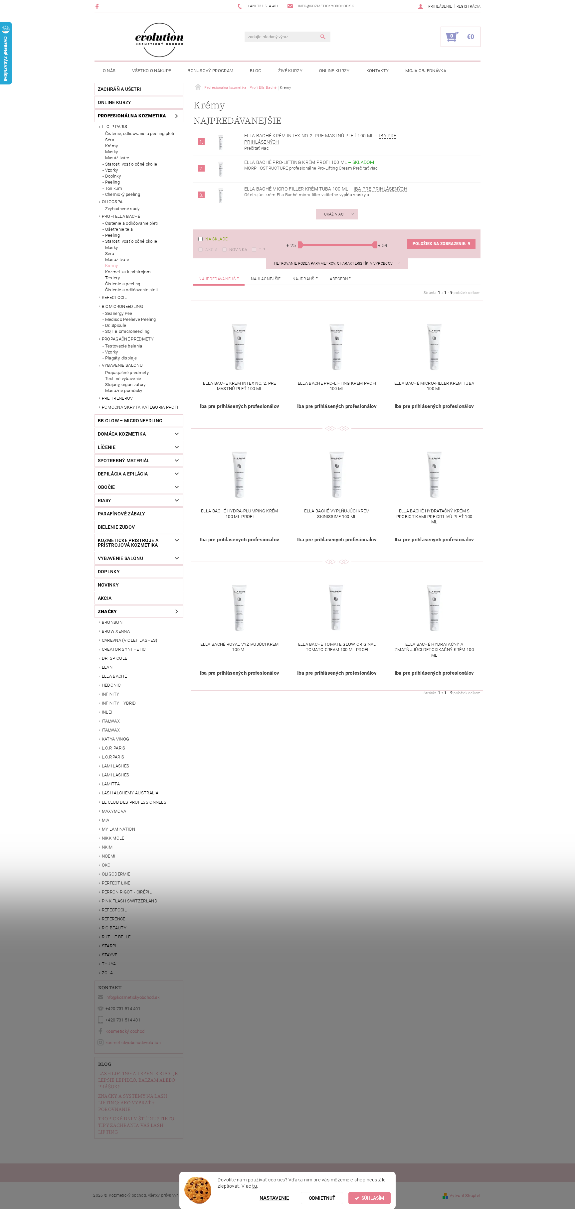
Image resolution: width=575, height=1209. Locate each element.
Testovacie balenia (123, 345)
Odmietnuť (322, 1198)
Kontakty (377, 70)
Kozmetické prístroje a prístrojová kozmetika (128, 543)
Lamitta (111, 783)
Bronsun (112, 622)
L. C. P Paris (114, 126)
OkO (106, 865)
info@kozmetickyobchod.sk (132, 997)
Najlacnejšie (266, 279)
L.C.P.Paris (113, 756)
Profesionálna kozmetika (132, 115)
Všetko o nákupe (151, 70)
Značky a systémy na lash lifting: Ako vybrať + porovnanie (132, 1103)
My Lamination (118, 829)
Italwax (111, 730)
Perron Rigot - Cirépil (127, 891)
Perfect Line (116, 882)
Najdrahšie (305, 279)
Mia (105, 820)
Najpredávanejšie (219, 279)
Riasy (104, 500)
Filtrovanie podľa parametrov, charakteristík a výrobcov (334, 263)
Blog (255, 70)
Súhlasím (372, 1198)
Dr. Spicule (115, 325)
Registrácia (469, 6)
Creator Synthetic (123, 649)
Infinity (110, 694)
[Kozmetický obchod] (159, 40)
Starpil (110, 945)
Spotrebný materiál (124, 460)
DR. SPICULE (114, 658)
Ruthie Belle (116, 936)
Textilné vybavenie (123, 378)
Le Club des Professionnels (134, 802)
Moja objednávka (425, 70)
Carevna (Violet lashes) (129, 640)
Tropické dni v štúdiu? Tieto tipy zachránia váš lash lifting (136, 1125)
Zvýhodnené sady (122, 208)
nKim (107, 847)
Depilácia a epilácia (123, 473)
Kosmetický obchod (124, 1031)
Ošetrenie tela (119, 229)
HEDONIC (111, 685)
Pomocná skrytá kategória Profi (140, 407)
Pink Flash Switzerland (129, 900)
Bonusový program (210, 70)
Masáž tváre (117, 157)
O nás (109, 70)
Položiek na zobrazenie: (441, 243)
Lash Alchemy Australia (130, 792)
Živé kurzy (290, 70)
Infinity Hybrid (119, 703)
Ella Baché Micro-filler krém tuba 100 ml (325, 189)
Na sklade (216, 239)
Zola (107, 972)
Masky (111, 151)
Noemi (108, 856)
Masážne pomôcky (123, 390)
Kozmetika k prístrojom (128, 271)
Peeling (112, 182)
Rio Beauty (114, 927)
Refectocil (114, 297)
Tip (262, 249)
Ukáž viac (333, 214)
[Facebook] (98, 6)
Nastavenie (274, 1198)
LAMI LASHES (115, 765)
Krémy (111, 145)
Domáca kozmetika (122, 434)
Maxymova (114, 811)
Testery (112, 277)
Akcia (211, 249)
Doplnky (113, 176)
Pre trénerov (117, 398)
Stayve (109, 954)
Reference (113, 918)
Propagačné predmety (128, 338)
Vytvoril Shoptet (465, 1195)
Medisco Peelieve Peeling (130, 319)
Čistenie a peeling (122, 283)
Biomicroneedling (122, 306)
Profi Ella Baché (121, 216)
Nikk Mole (113, 838)
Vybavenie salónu (122, 365)
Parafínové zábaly (121, 513)
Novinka (238, 249)
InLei (107, 712)
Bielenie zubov (116, 527)
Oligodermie (116, 874)
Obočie (106, 487)
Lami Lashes (115, 774)
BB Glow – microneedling (130, 420)
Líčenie (106, 447)
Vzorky (111, 170)
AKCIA (105, 598)
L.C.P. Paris (113, 747)
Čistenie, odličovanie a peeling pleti (139, 133)
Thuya (109, 963)
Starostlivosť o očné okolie (131, 164)
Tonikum (113, 188)
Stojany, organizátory (125, 384)
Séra (109, 139)
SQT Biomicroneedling (127, 331)
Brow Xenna (116, 631)
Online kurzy (334, 70)
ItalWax (111, 721)
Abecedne (340, 279)
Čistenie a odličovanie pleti (131, 223)
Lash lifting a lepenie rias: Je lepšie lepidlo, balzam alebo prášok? (138, 1080)
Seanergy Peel (119, 313)
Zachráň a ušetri (119, 89)
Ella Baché (114, 676)
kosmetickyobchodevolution (133, 1042)
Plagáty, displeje (121, 357)
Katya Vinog (115, 739)
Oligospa (112, 201)
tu (254, 1186)
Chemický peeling (122, 194)
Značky (107, 611)
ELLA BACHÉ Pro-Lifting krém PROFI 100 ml (309, 162)
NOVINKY (108, 585)
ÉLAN (107, 667)
